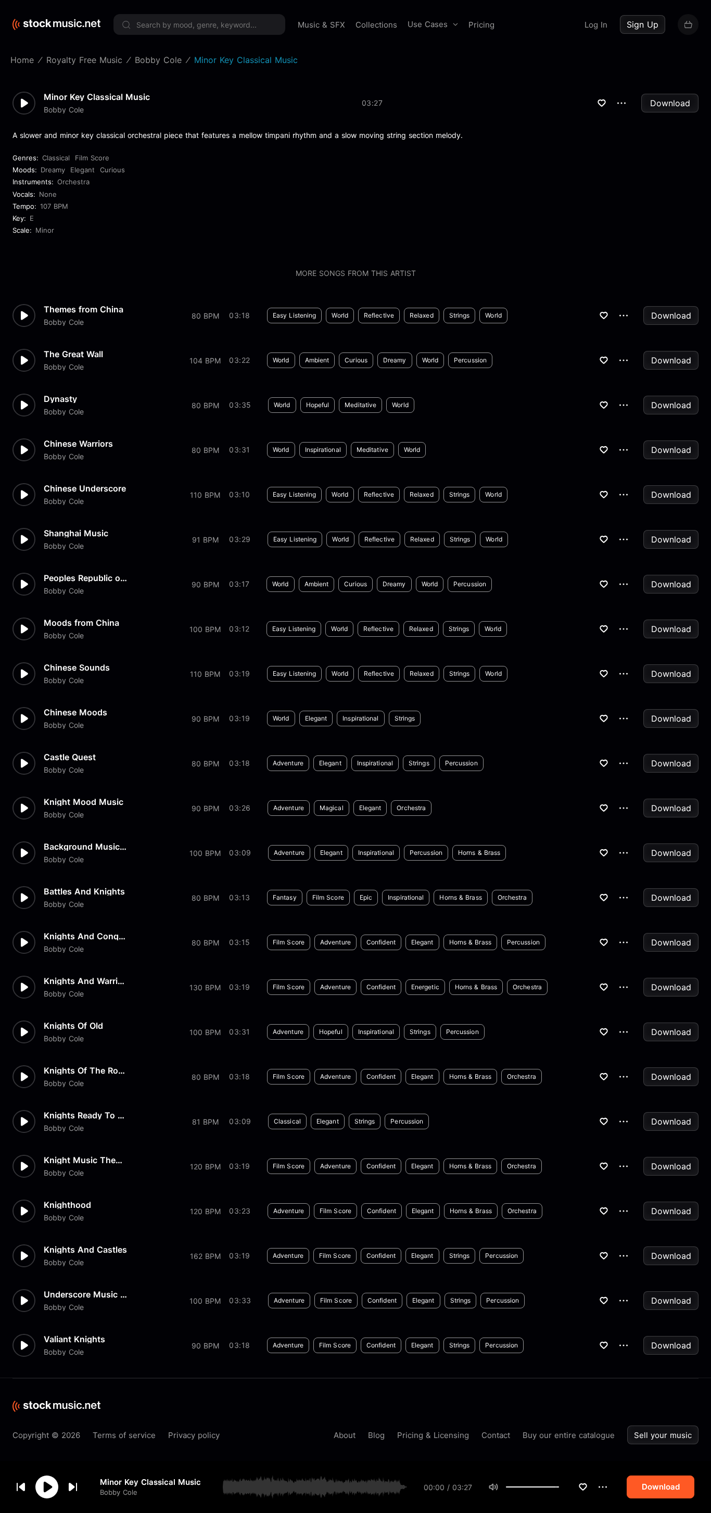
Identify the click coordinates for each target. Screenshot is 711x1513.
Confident (381, 942)
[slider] (559, 1486)
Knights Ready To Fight (85, 1115)
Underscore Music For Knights (85, 1294)
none (48, 194)
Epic (366, 897)
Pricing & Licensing (433, 1435)
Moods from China (81, 623)
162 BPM (205, 1256)
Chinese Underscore (85, 488)
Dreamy (53, 170)
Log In (596, 25)
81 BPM (205, 1121)
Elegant (82, 170)
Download (670, 103)
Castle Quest (70, 757)
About (344, 1435)
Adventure (288, 763)
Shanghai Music (76, 533)
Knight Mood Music (83, 802)
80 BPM (205, 315)
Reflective (379, 315)
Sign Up (642, 24)
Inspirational (323, 449)
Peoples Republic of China (85, 578)
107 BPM (54, 206)
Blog (376, 1435)
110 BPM (205, 494)
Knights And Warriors (85, 981)
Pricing (481, 25)
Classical (56, 158)
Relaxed (422, 315)
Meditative (360, 405)
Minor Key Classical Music (150, 1482)
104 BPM (205, 360)
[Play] (46, 1487)
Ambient (317, 360)
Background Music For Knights (85, 846)
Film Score (92, 158)
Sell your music (663, 1435)
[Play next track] (72, 1487)
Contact (495, 1435)
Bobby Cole (118, 1492)
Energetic (425, 987)
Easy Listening (294, 315)
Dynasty (60, 399)
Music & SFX (321, 25)
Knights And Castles (85, 1249)
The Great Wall (73, 354)
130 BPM (205, 987)
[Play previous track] (20, 1487)
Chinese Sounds (77, 667)
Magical (332, 808)
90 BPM (205, 584)
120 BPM (205, 1166)
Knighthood (67, 1205)
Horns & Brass (479, 852)
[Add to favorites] (583, 1487)
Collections (376, 25)
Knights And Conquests (85, 936)
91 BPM (205, 539)
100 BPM (205, 629)
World (340, 315)
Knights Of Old (73, 1026)
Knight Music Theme (85, 1160)
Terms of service (124, 1435)
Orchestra (73, 182)
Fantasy (285, 897)
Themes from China (83, 309)
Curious (112, 170)
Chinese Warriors (78, 443)
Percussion (470, 360)
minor (44, 230)
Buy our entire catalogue (569, 1435)
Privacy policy (194, 1435)
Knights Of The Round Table (85, 1070)
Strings (459, 315)
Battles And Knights (84, 891)
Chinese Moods (75, 712)
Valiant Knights (74, 1339)
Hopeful (317, 405)
